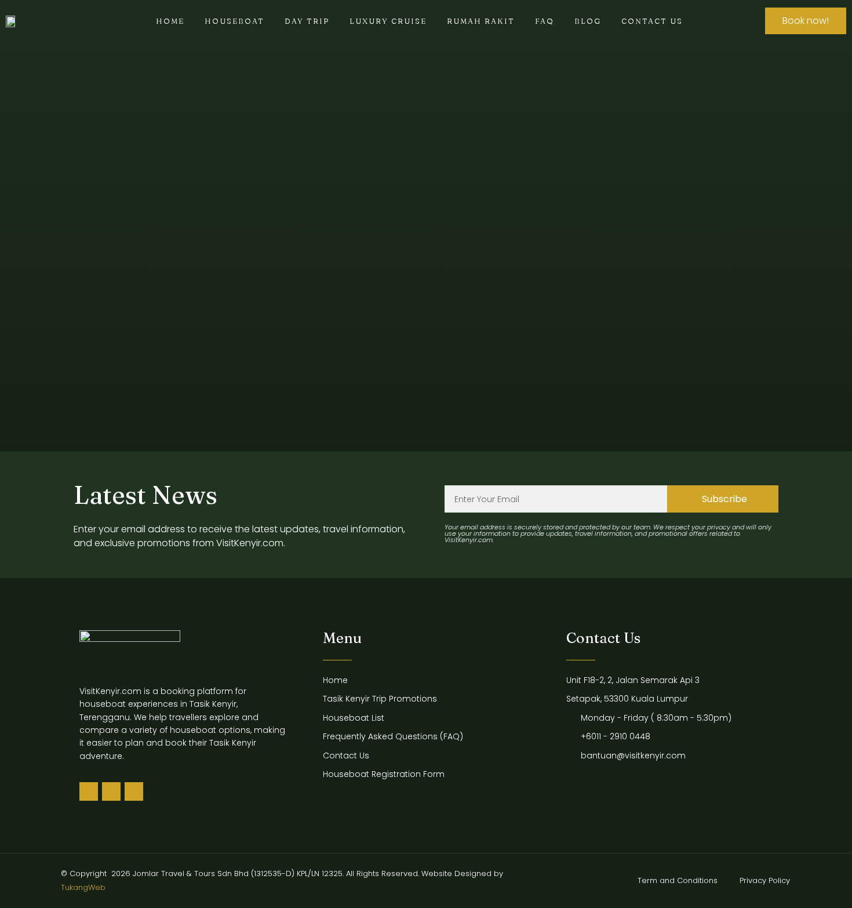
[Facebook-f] (111, 791)
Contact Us (652, 21)
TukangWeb (83, 887)
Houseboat (234, 21)
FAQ (544, 21)
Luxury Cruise (388, 21)
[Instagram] (134, 791)
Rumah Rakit (481, 21)
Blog (587, 21)
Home (170, 21)
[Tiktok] (88, 791)
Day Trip (307, 21)
